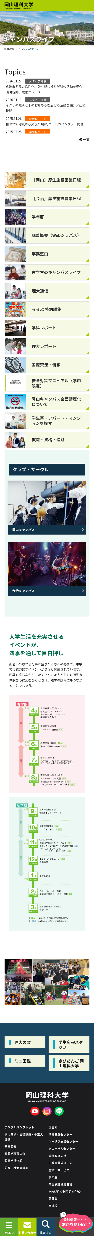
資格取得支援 (57, 1156)
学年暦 (53, 1177)
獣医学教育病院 (15, 1153)
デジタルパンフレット (19, 1127)
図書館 (53, 1127)
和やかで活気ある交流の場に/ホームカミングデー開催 (45, 124)
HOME (10, 48)
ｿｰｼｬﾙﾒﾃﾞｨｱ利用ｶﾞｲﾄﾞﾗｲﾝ (65, 1191)
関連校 (53, 1206)
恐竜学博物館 (13, 1160)
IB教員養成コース (60, 1163)
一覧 (85, 139)
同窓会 (53, 1198)
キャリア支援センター (63, 1141)
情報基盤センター (60, 1134)
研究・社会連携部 (16, 1168)
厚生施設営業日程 (60, 1184)
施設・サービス (59, 1170)
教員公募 (10, 1146)
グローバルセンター (62, 1148)
